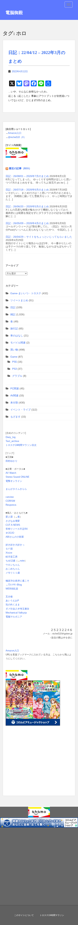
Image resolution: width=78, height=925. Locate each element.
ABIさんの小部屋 (15, 536)
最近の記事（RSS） (20, 168)
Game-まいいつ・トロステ (25, 293)
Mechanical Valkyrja (16, 612)
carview (10, 497)
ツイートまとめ (19, 300)
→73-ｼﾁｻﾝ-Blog (14, 584)
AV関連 (14, 395)
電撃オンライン (14, 481)
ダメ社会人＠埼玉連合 (17, 608)
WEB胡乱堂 (12, 588)
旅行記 (14, 328)
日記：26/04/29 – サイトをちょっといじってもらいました (39, 236)
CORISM (10, 501)
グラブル (17, 375)
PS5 (14, 361)
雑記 (12, 314)
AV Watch (11, 473)
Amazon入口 (14, 133)
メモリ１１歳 (13, 572)
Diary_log (10, 437)
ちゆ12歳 (10, 560)
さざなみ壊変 (13, 521)
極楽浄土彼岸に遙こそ (17, 580)
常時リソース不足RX (17, 529)
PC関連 (14, 388)
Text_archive (12, 441)
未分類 (14, 402)
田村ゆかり (11, 461)
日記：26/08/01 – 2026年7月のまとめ (27, 176)
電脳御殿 (14, 12)
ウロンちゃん (13, 564)
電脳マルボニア (14, 616)
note (22, 560)
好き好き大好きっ (15, 544)
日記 (12, 307)
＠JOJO (10, 532)
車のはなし (16, 335)
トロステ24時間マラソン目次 (21, 445)
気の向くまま (13, 604)
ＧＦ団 (9, 548)
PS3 (14, 368)
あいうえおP (12, 600)
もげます (15, 416)
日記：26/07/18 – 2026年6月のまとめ (27, 189)
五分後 (9, 596)
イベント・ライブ (20, 409)
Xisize (9, 552)
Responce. (11, 504)
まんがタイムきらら (16, 489)
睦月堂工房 (11, 556)
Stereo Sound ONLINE (17, 477)
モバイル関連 (18, 342)
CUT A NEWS (13, 525)
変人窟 (9, 516)
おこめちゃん (13, 568)
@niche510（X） (17, 137)
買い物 (14, 349)
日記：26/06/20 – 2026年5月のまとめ (27, 206)
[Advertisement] (28, 766)
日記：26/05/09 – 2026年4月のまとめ (27, 223)
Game (13, 356)
